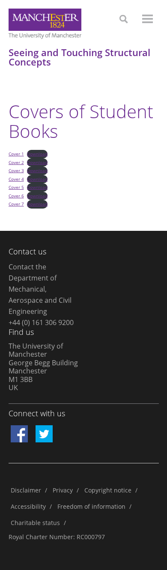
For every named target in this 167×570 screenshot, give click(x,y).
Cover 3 (16, 170)
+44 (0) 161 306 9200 (41, 322)
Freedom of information (91, 506)
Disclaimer (26, 490)
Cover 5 (16, 187)
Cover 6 (16, 196)
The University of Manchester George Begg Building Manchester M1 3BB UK (43, 367)
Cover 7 (16, 204)
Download (37, 154)
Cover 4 (16, 179)
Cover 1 (16, 154)
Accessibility (28, 506)
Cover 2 (16, 162)
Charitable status (35, 523)
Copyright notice (107, 490)
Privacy (63, 490)
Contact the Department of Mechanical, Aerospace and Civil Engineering (40, 289)
